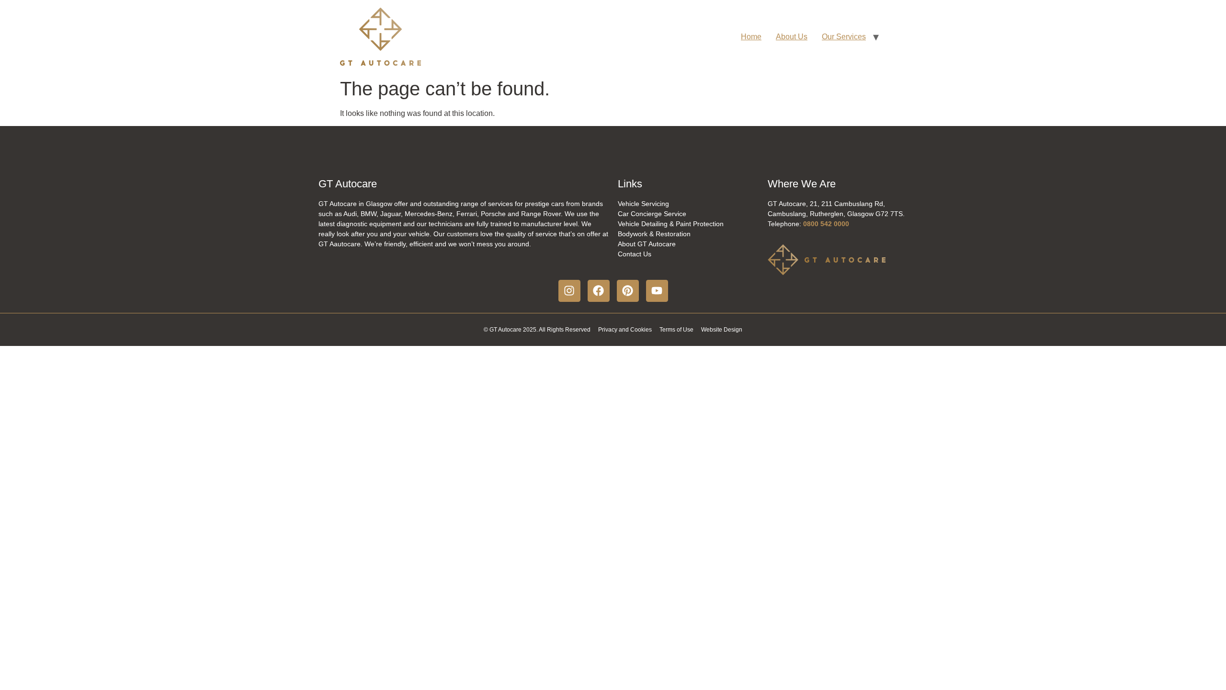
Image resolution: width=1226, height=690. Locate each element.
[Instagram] (569, 291)
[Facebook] (599, 291)
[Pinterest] (628, 291)
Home (751, 37)
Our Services (844, 37)
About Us (791, 37)
